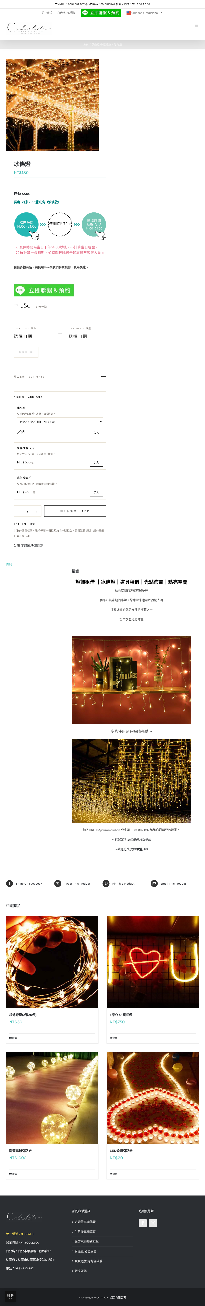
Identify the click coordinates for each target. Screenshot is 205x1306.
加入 (96, 432)
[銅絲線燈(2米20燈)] (52, 962)
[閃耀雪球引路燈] (52, 1098)
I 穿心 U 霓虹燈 (121, 1015)
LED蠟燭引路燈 (121, 1151)
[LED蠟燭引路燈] (153, 1098)
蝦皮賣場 (81, 1271)
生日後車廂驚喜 (85, 1232)
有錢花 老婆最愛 (85, 1251)
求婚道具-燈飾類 (32, 545)
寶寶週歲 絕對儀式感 (88, 1261)
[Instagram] (153, 1223)
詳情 (14, 1038)
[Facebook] (143, 1223)
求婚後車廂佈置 (85, 1222)
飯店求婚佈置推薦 (87, 1241)
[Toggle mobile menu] (197, 25)
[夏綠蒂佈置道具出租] (36, 1217)
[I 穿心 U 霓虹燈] (153, 962)
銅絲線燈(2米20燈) (23, 1015)
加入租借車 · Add (75, 511)
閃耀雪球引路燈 (20, 1151)
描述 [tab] (9, 565)
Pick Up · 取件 (25, 328)
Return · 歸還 (80, 328)
